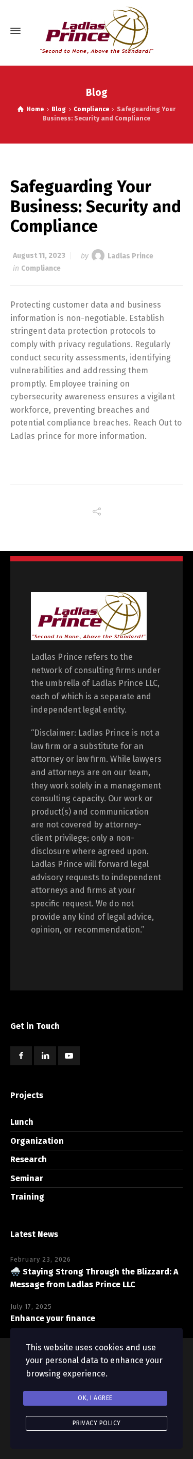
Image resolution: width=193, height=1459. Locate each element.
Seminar (26, 1178)
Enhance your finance (52, 1318)
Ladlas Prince (130, 255)
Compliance (41, 268)
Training (27, 1197)
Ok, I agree (95, 1398)
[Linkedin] (45, 1055)
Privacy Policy (97, 1423)
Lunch (21, 1122)
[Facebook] (21, 1055)
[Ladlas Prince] (96, 31)
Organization (37, 1141)
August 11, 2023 (39, 255)
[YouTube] (69, 1055)
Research (28, 1159)
